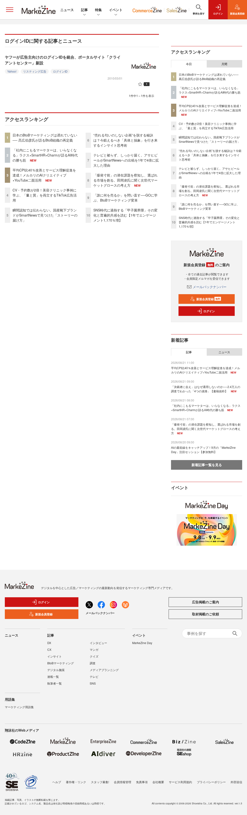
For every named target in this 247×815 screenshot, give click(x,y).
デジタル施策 (56, 670)
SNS (93, 683)
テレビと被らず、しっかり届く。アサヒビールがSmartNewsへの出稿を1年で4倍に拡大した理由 (126, 160)
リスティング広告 (34, 71)
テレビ (94, 676)
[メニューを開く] (9, 9)
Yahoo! (11, 71)
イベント (116, 9)
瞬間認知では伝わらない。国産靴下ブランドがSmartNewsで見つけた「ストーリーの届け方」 (45, 215)
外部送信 (236, 782)
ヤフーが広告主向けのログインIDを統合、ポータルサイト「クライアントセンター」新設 (63, 60)
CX (49, 649)
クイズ (94, 656)
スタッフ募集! (100, 782)
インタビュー (98, 643)
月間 (224, 64)
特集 (98, 9)
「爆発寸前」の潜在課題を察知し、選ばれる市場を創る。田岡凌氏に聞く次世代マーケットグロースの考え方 (125, 180)
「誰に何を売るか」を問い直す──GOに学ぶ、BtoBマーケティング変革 (125, 198)
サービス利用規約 (180, 782)
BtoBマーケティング (60, 663)
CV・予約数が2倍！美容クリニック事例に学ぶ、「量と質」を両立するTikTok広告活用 (45, 195)
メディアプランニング (104, 670)
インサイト (54, 656)
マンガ (94, 649)
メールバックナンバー (209, 286)
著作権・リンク (76, 782)
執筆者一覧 (54, 683)
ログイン (209, 311)
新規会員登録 (208, 299)
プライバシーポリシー (211, 782)
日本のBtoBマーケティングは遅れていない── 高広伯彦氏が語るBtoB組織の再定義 (45, 138)
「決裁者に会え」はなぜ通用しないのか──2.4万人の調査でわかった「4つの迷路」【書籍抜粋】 (205, 389)
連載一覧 (53, 676)
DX (49, 643)
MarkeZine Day (142, 643)
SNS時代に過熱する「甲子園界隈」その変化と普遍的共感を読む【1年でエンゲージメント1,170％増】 (125, 215)
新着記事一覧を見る (207, 464)
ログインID (60, 71)
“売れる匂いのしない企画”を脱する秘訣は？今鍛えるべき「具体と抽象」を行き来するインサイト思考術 (125, 140)
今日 (189, 64)
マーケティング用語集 (19, 707)
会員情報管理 (122, 782)
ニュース (67, 9)
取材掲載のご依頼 (205, 613)
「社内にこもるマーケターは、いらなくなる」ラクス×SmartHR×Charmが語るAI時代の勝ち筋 (45, 155)
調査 (93, 663)
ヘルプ (56, 782)
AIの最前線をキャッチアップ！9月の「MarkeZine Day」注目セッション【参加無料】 (203, 449)
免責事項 (142, 782)
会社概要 (158, 782)
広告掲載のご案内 (205, 601)
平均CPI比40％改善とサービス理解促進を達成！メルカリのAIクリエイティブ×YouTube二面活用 (44, 175)
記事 (84, 9)
